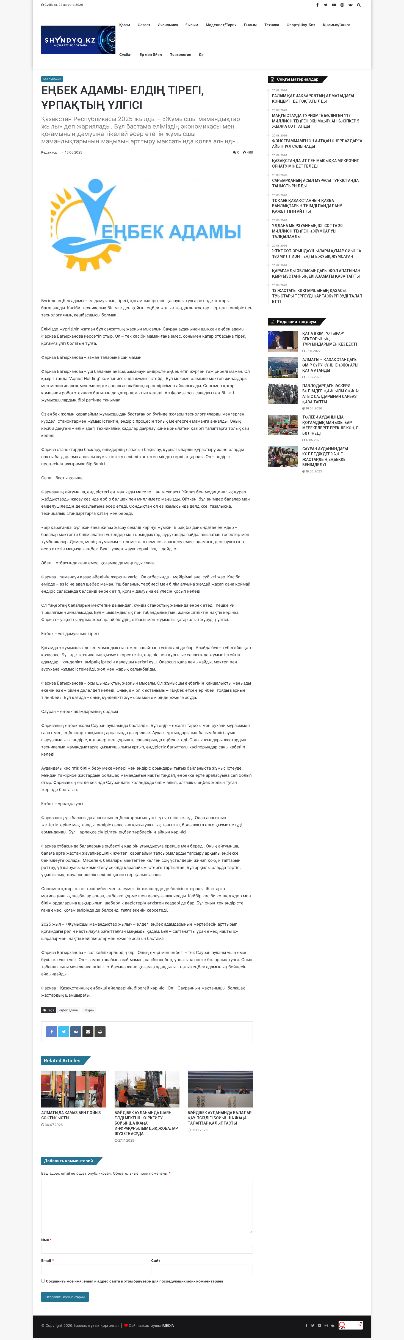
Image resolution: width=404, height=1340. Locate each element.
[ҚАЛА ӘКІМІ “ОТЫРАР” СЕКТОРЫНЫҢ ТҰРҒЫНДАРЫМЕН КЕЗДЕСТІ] (283, 341)
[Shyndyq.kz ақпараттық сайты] (78, 40)
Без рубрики (52, 79)
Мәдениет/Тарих (221, 25)
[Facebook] (51, 1031)
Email (47, 1260)
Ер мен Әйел (151, 54)
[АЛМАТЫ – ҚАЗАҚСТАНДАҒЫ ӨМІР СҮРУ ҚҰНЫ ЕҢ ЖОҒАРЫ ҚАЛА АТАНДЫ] (283, 367)
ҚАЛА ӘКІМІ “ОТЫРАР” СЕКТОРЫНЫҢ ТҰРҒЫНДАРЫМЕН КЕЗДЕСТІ (329, 338)
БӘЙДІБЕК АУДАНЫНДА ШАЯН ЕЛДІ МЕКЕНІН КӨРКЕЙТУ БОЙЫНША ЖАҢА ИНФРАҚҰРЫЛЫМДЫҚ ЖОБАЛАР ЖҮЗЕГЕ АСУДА (146, 1123)
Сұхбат (125, 54)
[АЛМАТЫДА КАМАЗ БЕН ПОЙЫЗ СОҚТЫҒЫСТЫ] (73, 1089)
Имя (46, 1240)
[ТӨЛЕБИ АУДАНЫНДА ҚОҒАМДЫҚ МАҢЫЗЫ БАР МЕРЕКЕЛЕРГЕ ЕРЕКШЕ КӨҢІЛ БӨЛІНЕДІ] (283, 425)
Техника (271, 25)
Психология (180, 54)
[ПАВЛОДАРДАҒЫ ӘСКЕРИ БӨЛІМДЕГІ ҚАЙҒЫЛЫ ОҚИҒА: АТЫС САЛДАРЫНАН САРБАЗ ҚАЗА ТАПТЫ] (283, 393)
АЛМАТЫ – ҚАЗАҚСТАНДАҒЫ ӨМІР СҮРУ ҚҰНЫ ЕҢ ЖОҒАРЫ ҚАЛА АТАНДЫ (330, 365)
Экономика (168, 25)
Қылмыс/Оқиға (336, 25)
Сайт (155, 1260)
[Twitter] (63, 1031)
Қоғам (124, 25)
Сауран (89, 1010)
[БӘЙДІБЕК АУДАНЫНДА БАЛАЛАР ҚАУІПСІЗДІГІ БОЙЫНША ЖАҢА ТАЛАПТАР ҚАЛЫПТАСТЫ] (220, 1089)
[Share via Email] (87, 1031)
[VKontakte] (75, 1031)
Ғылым (192, 25)
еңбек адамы (68, 1010)
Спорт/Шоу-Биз (301, 25)
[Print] (100, 1031)
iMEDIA (168, 1325)
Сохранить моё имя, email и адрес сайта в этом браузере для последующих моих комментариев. (135, 1281)
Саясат (144, 25)
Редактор (49, 152)
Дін (201, 54)
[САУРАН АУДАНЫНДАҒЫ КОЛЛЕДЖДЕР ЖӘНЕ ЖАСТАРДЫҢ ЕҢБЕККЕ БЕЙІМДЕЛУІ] (283, 456)
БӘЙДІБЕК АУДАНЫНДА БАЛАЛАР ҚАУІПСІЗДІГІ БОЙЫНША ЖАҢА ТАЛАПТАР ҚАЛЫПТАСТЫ (219, 1118)
